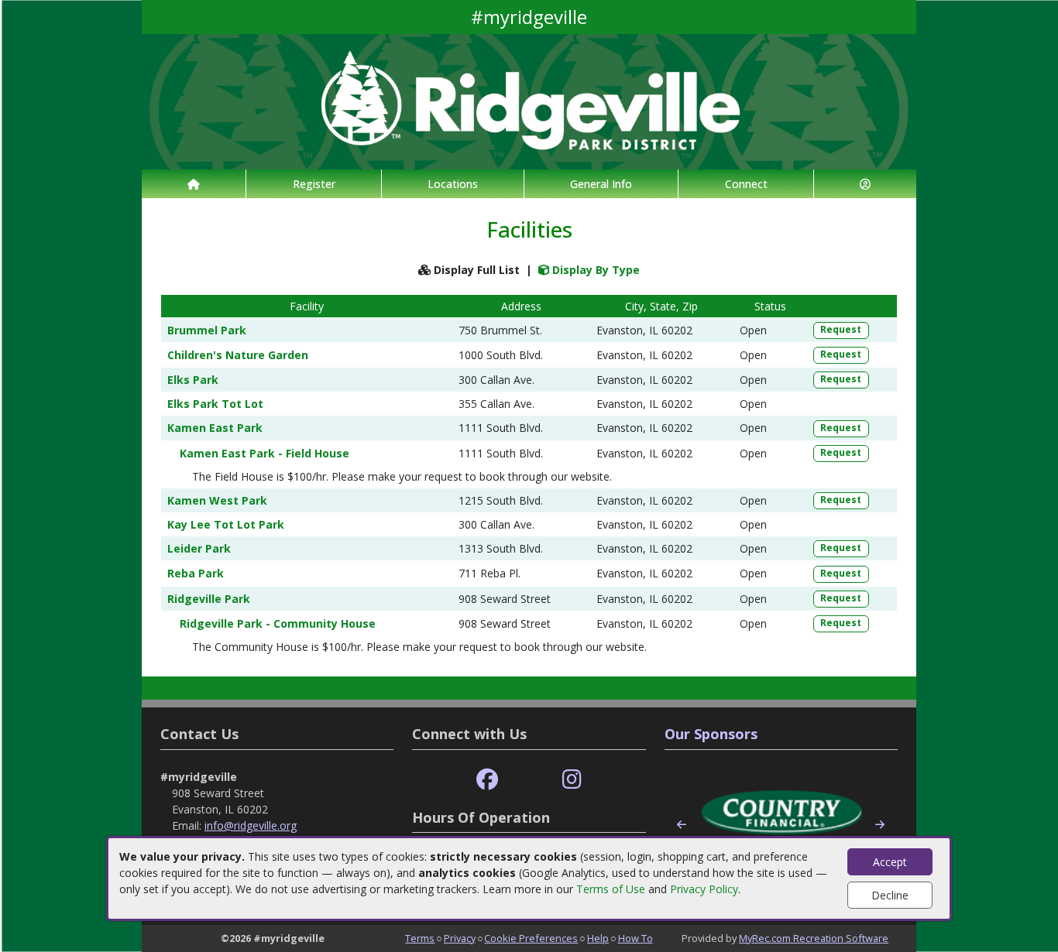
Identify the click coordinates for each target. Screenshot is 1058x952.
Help (598, 938)
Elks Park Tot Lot (215, 403)
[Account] (865, 184)
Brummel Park (206, 330)
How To (635, 938)
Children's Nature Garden (237, 355)
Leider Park (199, 548)
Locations (453, 183)
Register (314, 183)
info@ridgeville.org (250, 825)
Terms (420, 938)
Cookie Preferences (531, 938)
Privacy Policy (704, 889)
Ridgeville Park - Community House (278, 623)
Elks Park (192, 379)
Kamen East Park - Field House (264, 453)
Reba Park (195, 573)
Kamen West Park (217, 500)
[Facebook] (487, 780)
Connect (746, 183)
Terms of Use (610, 889)
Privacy (460, 938)
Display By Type (594, 269)
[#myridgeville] (529, 100)
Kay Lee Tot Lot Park (225, 524)
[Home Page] (194, 184)
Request (840, 329)
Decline (890, 895)
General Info (601, 183)
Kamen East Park (215, 427)
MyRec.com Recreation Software (813, 938)
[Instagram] (572, 780)
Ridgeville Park (208, 598)
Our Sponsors (711, 733)
